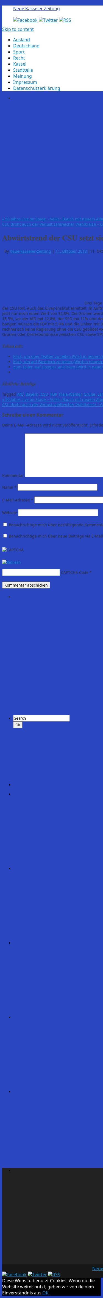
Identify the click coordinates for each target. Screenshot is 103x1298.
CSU (44, 394)
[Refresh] (11, 562)
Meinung (22, 76)
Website (9, 512)
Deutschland (26, 46)
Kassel (19, 64)
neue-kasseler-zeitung (30, 251)
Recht (19, 58)
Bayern (32, 394)
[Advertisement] (51, 157)
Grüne (89, 394)
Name (9, 487)
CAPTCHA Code (74, 572)
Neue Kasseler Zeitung (36, 9)
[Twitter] (48, 20)
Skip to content (18, 29)
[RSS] (65, 20)
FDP (53, 394)
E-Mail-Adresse (17, 500)
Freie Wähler (70, 394)
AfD (20, 394)
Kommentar (13, 475)
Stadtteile (23, 70)
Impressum (25, 82)
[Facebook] (25, 20)
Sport (19, 52)
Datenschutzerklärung (36, 88)
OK (45, 1293)
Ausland (21, 40)
